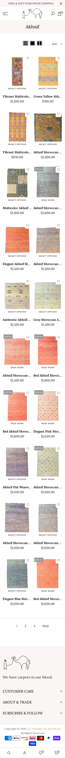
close (61, 3)
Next (45, 626)
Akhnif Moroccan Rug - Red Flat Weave (31, 375)
